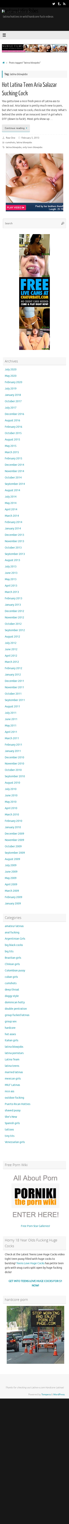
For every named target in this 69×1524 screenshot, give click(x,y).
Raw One (10, 137)
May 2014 (10, 503)
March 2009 (12, 890)
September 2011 (15, 700)
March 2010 (12, 814)
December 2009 (14, 833)
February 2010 (13, 821)
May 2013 (10, 579)
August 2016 (12, 420)
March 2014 (12, 515)
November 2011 (14, 687)
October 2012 (13, 624)
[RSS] (64, 3)
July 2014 (10, 496)
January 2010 (13, 827)
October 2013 (13, 547)
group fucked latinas (17, 1015)
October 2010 (13, 770)
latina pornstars (14, 1053)
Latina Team (12, 1059)
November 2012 (14, 617)
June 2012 (11, 649)
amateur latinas (14, 926)
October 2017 (13, 401)
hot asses (10, 1034)
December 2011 (14, 681)
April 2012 (11, 655)
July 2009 (10, 865)
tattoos (9, 1129)
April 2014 (11, 509)
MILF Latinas (12, 1085)
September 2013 (15, 554)
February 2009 (13, 897)
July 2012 (10, 643)
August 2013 (12, 560)
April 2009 (11, 884)
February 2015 (13, 458)
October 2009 (13, 846)
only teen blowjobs (32, 147)
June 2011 (11, 719)
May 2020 (10, 376)
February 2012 (13, 668)
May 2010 (10, 801)
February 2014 (13, 522)
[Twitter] (53, 3)
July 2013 (10, 566)
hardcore (10, 1028)
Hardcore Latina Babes (20, 11)
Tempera (46, 1394)
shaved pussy (13, 1110)
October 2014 (13, 477)
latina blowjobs (24, 142)
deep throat (12, 989)
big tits (9, 951)
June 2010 (11, 795)
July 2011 (10, 713)
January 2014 (13, 528)
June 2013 (11, 573)
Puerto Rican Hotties (17, 1104)
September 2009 (15, 852)
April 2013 (11, 585)
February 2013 (13, 598)
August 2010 (12, 782)
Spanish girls (12, 1123)
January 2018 (13, 395)
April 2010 (11, 808)
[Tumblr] (59, 3)
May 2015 (10, 446)
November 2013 (14, 541)
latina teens (12, 1066)
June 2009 (11, 871)
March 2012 (12, 662)
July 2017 (10, 407)
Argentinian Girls (15, 938)
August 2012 (12, 636)
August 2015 (12, 439)
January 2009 (13, 903)
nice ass (9, 1091)
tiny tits (9, 1136)
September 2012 (15, 630)
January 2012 (13, 674)
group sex (10, 1021)
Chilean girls (12, 964)
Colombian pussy (15, 970)
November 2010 (14, 763)
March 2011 (12, 738)
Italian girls (11, 1040)
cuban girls (11, 977)
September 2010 (15, 776)
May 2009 (10, 878)
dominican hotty (15, 1002)
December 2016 (14, 414)
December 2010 (14, 757)
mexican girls (13, 1078)
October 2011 (13, 693)
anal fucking (12, 932)
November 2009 (14, 840)
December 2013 (14, 535)
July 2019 (10, 388)
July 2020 (10, 369)
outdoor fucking (14, 1097)
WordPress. (59, 1394)
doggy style (12, 996)
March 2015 (12, 452)
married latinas (14, 1072)
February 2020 (13, 382)
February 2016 (13, 426)
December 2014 (14, 465)
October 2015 (13, 433)
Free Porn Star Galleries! (35, 1226)
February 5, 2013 (30, 137)
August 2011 (12, 706)
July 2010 (10, 789)
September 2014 (15, 484)
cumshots (10, 142)
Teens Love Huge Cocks (30, 1263)
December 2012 (14, 611)
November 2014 (14, 471)
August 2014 (12, 490)
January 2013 (13, 604)
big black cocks (14, 945)
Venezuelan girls (15, 1142)
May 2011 (10, 725)
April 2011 (11, 732)
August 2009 (12, 859)
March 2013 (12, 592)
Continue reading (15, 128)
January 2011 (13, 751)
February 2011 (13, 744)
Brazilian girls (13, 957)
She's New (11, 1116)
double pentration (16, 1008)
